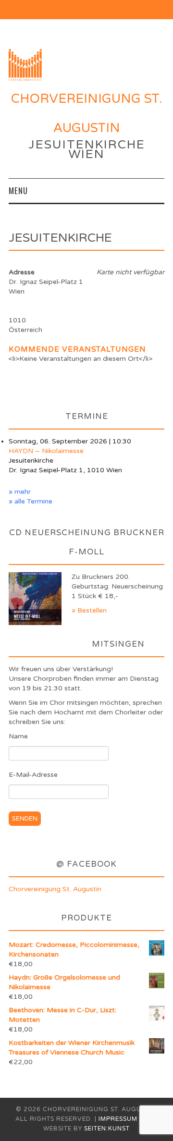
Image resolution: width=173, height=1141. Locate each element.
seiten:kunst (107, 1128)
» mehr (20, 492)
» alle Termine (30, 501)
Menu (18, 190)
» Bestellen (89, 610)
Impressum (118, 1119)
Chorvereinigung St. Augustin (55, 889)
